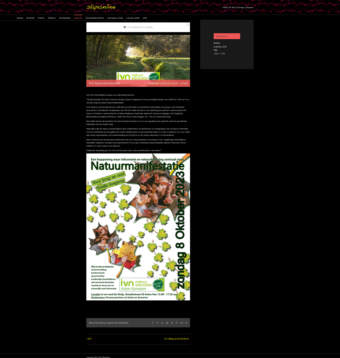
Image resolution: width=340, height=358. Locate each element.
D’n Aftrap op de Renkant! (176, 338)
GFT (90, 338)
